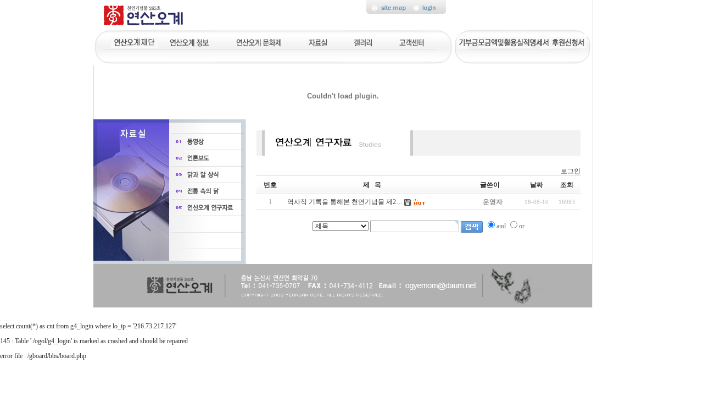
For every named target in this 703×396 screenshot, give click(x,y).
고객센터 (412, 41)
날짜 (536, 185)
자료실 (317, 41)
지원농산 (134, 41)
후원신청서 (568, 41)
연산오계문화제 (258, 41)
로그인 (571, 171)
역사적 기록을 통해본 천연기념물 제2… (345, 202)
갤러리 (363, 41)
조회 (566, 185)
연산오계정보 (190, 41)
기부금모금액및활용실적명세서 (503, 41)
